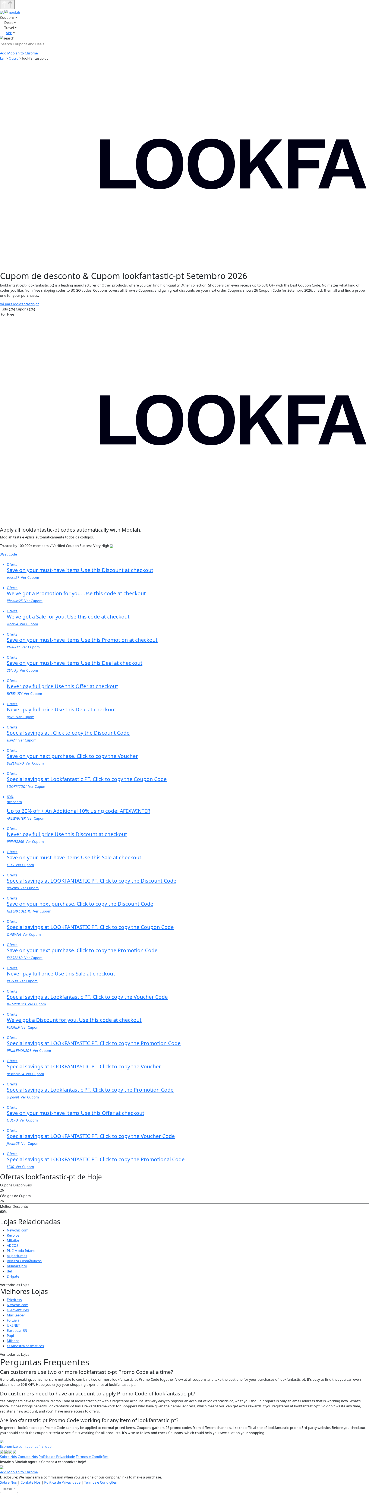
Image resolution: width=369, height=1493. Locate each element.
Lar (3, 58)
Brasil (8, 1489)
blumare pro (17, 1266)
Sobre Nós (8, 1456)
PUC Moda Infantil (21, 1250)
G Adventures (18, 1310)
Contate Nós (28, 1456)
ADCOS (12, 1245)
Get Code (8, 554)
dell (10, 1271)
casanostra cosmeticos (25, 1346)
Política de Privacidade (57, 1456)
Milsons (13, 1340)
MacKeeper (16, 1315)
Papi (10, 1335)
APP (9, 33)
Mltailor (13, 1240)
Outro (14, 58)
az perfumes (17, 1255)
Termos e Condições (92, 1456)
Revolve (13, 1235)
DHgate (13, 1276)
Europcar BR (17, 1330)
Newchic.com (17, 1230)
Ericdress (14, 1299)
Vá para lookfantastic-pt (19, 304)
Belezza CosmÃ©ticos (24, 1261)
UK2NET (13, 1325)
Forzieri (13, 1320)
